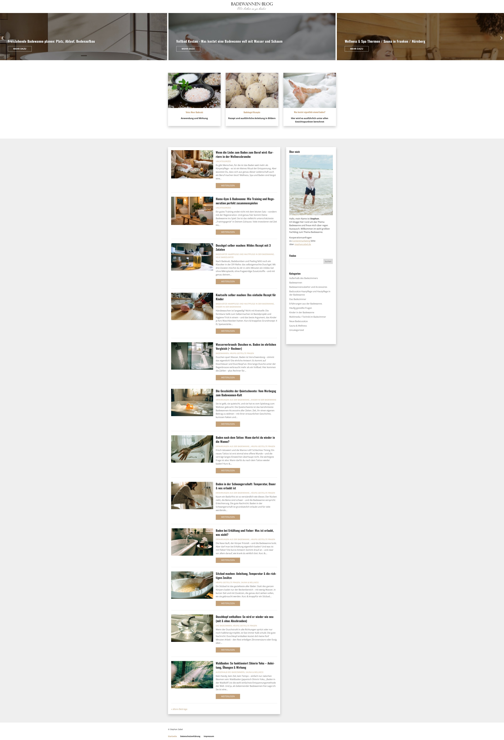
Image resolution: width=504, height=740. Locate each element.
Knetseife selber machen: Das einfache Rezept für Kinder (246, 297)
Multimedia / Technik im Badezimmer (307, 316)
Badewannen (222, 353)
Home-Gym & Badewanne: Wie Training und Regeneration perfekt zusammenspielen (245, 201)
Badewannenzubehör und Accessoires (308, 287)
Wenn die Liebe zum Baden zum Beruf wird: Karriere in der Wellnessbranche (244, 154)
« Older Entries (194, 709)
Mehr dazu (19, 48)
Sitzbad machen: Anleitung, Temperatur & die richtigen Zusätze (246, 575)
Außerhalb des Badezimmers (230, 672)
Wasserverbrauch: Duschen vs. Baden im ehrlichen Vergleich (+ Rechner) (246, 346)
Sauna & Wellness (250, 582)
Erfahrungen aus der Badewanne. (233, 400)
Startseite (172, 736)
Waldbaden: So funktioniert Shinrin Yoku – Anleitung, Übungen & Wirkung (245, 665)
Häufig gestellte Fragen (242, 353)
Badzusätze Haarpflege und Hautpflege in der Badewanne (245, 254)
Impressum (209, 736)
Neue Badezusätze (225, 257)
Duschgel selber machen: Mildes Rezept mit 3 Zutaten (243, 247)
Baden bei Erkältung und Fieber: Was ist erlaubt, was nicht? (245, 532)
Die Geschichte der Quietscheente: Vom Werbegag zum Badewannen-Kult (246, 393)
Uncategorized (223, 161)
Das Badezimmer (224, 625)
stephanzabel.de (303, 244)
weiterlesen (228, 185)
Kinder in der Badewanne (228, 306)
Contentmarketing (301, 240)
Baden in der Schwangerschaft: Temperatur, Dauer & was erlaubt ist (246, 486)
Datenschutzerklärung (190, 736)
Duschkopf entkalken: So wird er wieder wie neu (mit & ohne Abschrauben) (244, 618)
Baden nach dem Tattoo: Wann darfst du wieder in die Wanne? (245, 439)
